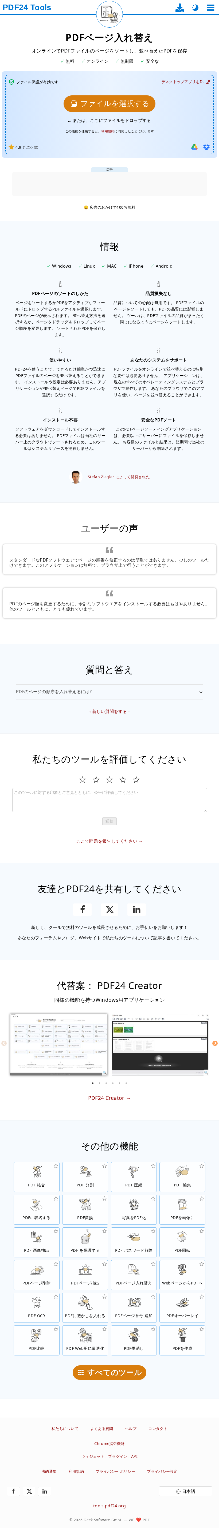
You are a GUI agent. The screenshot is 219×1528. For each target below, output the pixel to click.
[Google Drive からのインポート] (194, 147)
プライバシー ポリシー (115, 1471)
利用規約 (107, 131)
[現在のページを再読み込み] (109, 14)
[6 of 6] (126, 1083)
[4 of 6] (113, 1083)
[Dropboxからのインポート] (206, 147)
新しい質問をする (109, 711)
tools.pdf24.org (109, 1506)
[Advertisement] (109, 184)
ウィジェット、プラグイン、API (109, 1456)
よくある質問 (101, 1428)
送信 (109, 821)
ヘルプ (130, 1428)
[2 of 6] (99, 1083)
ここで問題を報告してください (106, 841)
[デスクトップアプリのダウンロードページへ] (180, 7)
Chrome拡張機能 (109, 1443)
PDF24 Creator (106, 1097)
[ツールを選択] (211, 7)
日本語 (188, 1491)
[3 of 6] (106, 1083)
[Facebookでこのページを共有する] (82, 909)
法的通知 (49, 1471)
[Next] (215, 1043)
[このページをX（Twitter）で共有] (109, 909)
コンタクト (157, 1428)
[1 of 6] (93, 1083)
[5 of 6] (119, 1083)
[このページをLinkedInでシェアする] (136, 909)
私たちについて (65, 1428)
